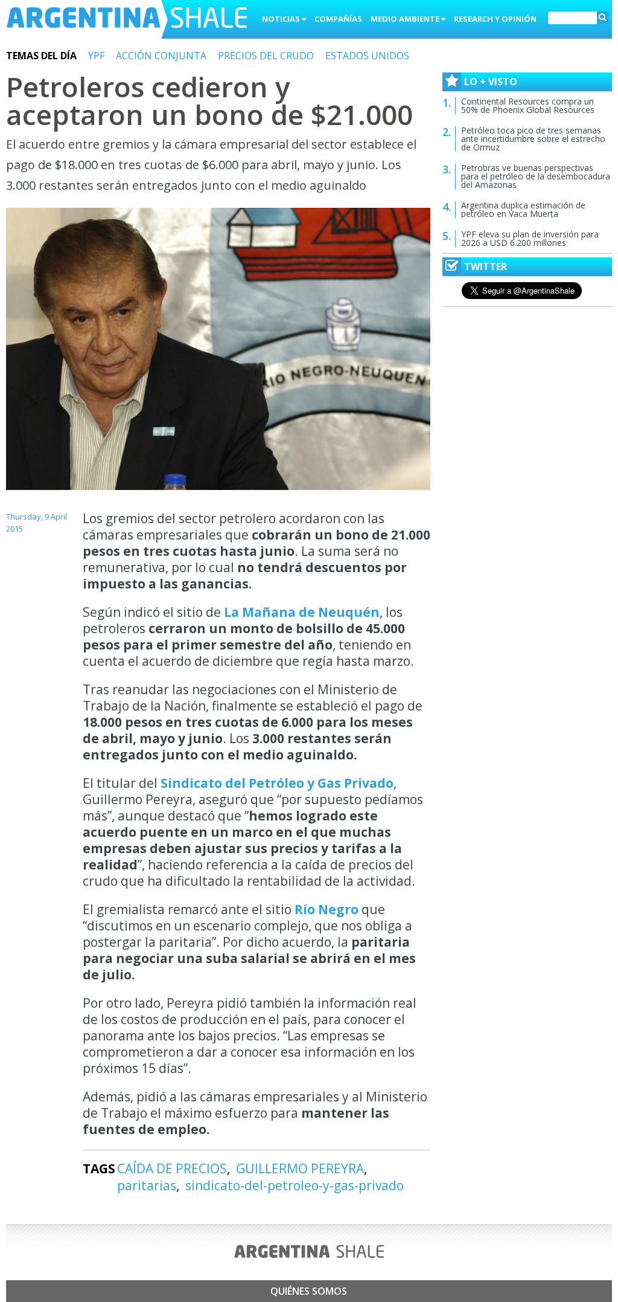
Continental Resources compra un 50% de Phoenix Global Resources (527, 105)
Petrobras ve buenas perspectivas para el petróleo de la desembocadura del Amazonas (535, 176)
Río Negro (324, 909)
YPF (96, 55)
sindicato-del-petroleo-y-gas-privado (294, 1185)
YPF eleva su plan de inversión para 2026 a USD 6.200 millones (530, 238)
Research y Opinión (495, 18)
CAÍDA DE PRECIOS (172, 1168)
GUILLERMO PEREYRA (300, 1168)
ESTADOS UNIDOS (367, 55)
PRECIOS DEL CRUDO (266, 55)
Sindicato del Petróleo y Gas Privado (277, 783)
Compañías (338, 18)
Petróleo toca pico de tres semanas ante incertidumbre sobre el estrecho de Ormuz (533, 138)
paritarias (146, 1185)
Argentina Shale (126, 20)
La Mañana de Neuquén (302, 612)
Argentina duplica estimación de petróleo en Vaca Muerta (523, 209)
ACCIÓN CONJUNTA (161, 55)
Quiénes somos (308, 1291)
